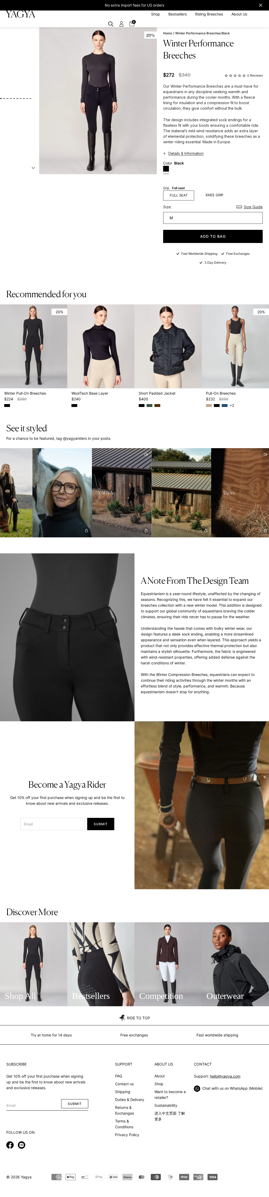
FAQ (118, 1076)
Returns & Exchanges (124, 1110)
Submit (101, 824)
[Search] (110, 24)
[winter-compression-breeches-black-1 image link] (98, 100)
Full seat (179, 195)
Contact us (124, 1084)
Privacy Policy (127, 1134)
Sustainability (165, 1105)
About (159, 1076)
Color (173, 163)
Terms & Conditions (124, 1124)
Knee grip (214, 195)
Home (167, 33)
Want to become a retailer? (170, 1094)
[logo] (20, 14)
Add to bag (213, 236)
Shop (158, 1084)
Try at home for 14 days (51, 1035)
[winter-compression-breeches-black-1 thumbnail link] (1, 98)
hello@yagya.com (225, 1076)
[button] (51, 493)
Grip (174, 188)
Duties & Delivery (129, 1099)
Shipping (122, 1091)
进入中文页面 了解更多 (169, 1116)
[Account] (121, 24)
